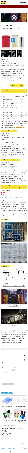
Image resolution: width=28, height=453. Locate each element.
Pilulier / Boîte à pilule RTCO (7, 407)
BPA (4, 192)
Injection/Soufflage (14, 306)
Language (22, 2)
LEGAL (25, 448)
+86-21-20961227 (8, 431)
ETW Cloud (5, 448)
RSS (14, 448)
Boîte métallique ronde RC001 (20, 421)
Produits (7, 23)
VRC (11, 448)
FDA (4, 194)
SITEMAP (19, 448)
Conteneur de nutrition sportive (18, 23)
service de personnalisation (19, 127)
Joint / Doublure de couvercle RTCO (20, 407)
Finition (14, 325)
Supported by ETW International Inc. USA (14, 451)
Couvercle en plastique (7, 420)
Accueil (2, 23)
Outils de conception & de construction (14, 286)
